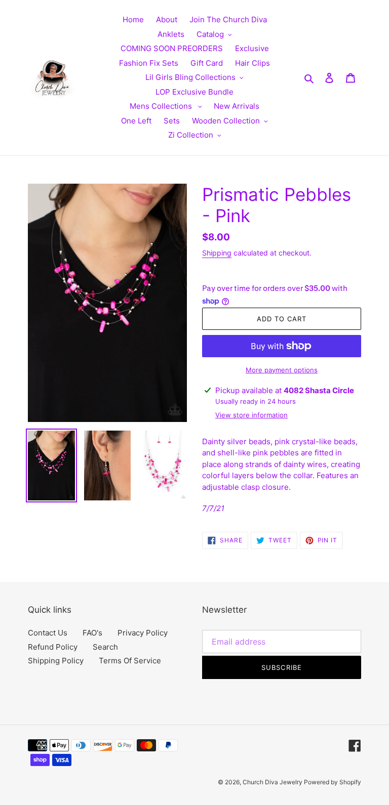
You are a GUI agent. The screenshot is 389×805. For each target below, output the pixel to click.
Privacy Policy (143, 633)
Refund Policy (52, 647)
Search (105, 647)
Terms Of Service (130, 660)
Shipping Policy (56, 660)
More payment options (282, 370)
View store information (251, 415)
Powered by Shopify (332, 782)
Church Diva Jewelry (273, 782)
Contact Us (47, 633)
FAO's (92, 633)
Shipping (216, 252)
